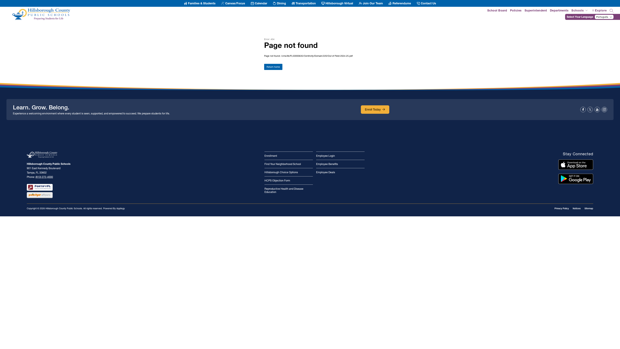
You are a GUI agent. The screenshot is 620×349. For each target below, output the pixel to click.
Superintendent (536, 10)
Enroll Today (373, 109)
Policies (516, 10)
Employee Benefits (327, 164)
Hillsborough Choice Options (281, 172)
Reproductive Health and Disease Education (283, 190)
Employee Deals (325, 172)
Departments (559, 10)
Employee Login (325, 155)
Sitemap (588, 208)
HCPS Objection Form (277, 180)
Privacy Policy (561, 208)
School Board (497, 10)
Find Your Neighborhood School (282, 164)
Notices (577, 208)
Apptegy (120, 208)
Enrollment (270, 155)
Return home (273, 66)
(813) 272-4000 (44, 177)
